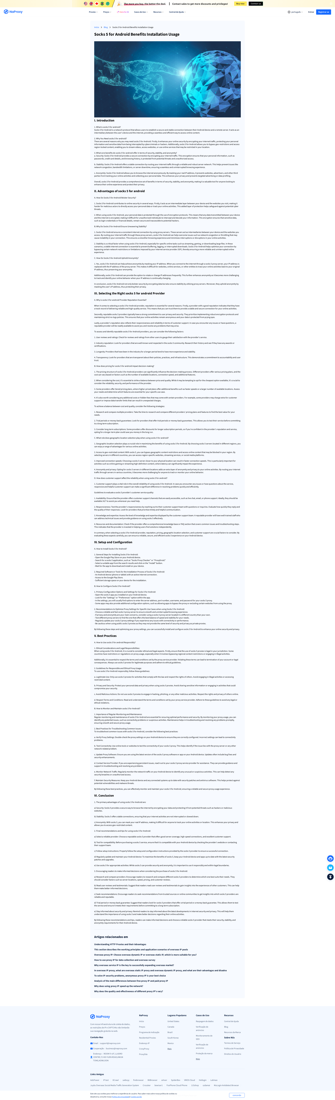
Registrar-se (323, 12)
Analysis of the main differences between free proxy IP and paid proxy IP (131, 981)
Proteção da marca (204, 1053)
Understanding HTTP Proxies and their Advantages (120, 944)
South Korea (173, 1037)
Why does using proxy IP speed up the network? (118, 986)
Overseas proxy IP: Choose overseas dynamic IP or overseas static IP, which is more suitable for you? (145, 954)
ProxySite (143, 1054)
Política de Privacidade (234, 1048)
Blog (106, 27)
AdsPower (94, 1080)
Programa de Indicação (149, 1032)
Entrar (311, 12)
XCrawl (116, 1080)
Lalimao (213, 1080)
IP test (106, 1080)
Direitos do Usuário (232, 1054)
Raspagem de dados (205, 1021)
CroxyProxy (144, 1048)
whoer (164, 1080)
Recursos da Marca (232, 1032)
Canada (171, 1026)
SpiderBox (175, 1080)
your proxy (134, 629)
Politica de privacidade (120, 1097)
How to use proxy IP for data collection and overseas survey (124, 960)
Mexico (171, 1043)
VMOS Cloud (189, 1080)
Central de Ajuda (231, 1021)
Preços (142, 1026)
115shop (195, 1085)
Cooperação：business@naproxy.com (110, 1048)
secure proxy (119, 722)
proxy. (209, 600)
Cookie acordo (136, 1097)
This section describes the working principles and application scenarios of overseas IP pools (141, 949)
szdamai (206, 1085)
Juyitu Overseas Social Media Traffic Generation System (114, 1085)
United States (173, 1021)
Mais (170, 1048)
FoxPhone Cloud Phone (177, 1085)
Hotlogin (202, 1080)
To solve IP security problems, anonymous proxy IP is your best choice (130, 975)
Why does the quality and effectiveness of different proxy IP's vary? (128, 991)
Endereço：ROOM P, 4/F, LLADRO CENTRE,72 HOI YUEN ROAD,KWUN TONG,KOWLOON (108, 1057)
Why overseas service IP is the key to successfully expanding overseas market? (134, 965)
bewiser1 (159, 1085)
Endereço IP (144, 1043)
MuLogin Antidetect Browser (226, 1085)
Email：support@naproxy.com (106, 1043)
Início (96, 27)
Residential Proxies (147, 1037)
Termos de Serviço (232, 1043)
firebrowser (138, 1080)
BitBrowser (152, 1080)
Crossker (147, 1085)
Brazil (170, 1032)
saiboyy (126, 1080)
